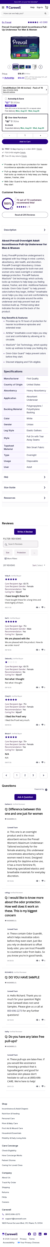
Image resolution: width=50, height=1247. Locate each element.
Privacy (23, 1239)
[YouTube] (45, 1234)
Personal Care (8, 1118)
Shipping (6, 1187)
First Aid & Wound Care (12, 1128)
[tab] (25, 532)
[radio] (7, 552)
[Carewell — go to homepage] (13, 7)
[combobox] (39, 565)
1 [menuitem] (16, 775)
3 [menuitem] (33, 775)
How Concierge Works (12, 1155)
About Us (6, 1177)
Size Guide (9, 487)
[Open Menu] (3, 7)
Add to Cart (25, 141)
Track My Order (9, 1182)
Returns (5, 1192)
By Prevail (6, 22)
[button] (34, 552)
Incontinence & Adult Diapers (15, 1109)
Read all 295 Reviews (25, 215)
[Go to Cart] (47, 7)
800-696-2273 (14, 1010)
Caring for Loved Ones (12, 1165)
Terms (32, 1239)
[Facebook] (29, 1234)
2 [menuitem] (25, 775)
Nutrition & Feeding (11, 1113)
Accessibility (8, 1242)
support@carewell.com (15, 1219)
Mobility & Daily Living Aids (14, 1138)
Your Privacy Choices (29, 1242)
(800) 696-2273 (12, 1214)
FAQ (6, 477)
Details (39, 149)
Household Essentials (11, 1133)
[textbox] (46, 566)
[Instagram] (34, 1234)
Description (10, 230)
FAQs (4, 1197)
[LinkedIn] (40, 1234)
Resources (9, 498)
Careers (5, 1202)
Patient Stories (9, 1160)
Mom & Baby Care (10, 1123)
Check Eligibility (9, 1150)
